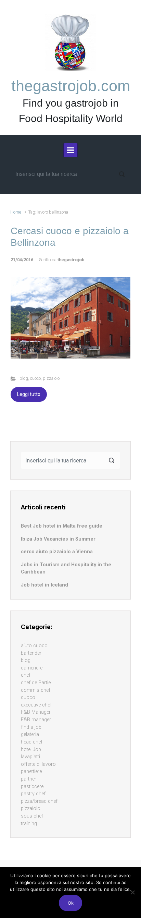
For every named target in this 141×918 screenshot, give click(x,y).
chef (25, 675)
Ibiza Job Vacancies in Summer (58, 539)
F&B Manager (36, 712)
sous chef (32, 816)
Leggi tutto (28, 394)
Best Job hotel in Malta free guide (61, 526)
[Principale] (70, 150)
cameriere (31, 668)
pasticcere (32, 786)
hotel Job (31, 749)
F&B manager (36, 720)
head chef (31, 742)
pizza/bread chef (39, 801)
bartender (31, 653)
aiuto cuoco (34, 646)
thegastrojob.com (70, 86)
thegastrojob (71, 259)
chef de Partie (36, 683)
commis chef (35, 690)
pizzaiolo (51, 378)
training (29, 823)
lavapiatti (30, 757)
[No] (132, 892)
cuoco (35, 378)
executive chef (36, 705)
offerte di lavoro (38, 764)
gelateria (30, 734)
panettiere (31, 771)
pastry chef (33, 794)
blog (24, 378)
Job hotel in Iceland (44, 585)
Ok (71, 903)
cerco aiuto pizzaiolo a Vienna (57, 552)
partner (28, 779)
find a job (31, 727)
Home (15, 212)
